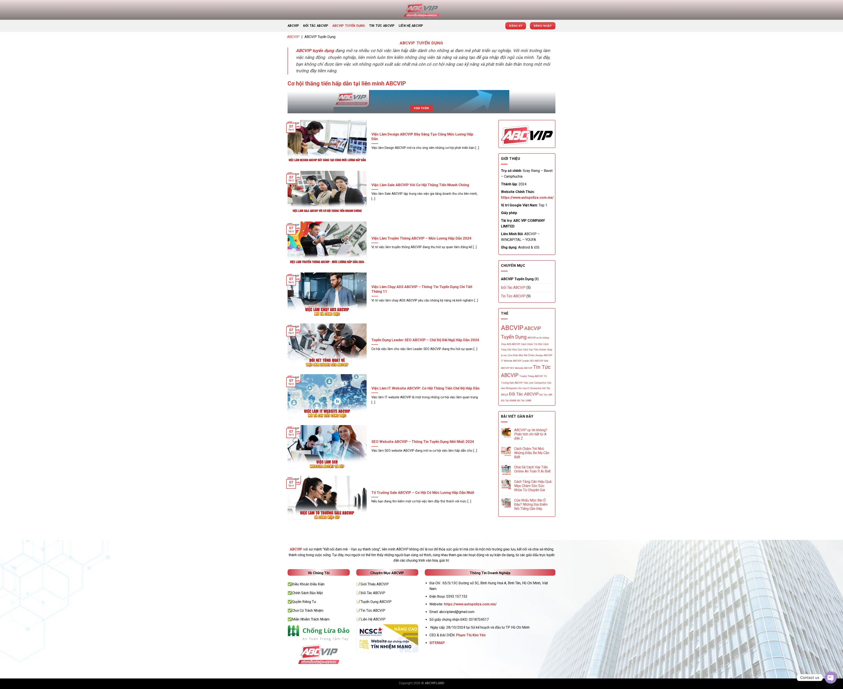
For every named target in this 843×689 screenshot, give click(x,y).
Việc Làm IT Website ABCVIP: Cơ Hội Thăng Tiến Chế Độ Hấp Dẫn (425, 388)
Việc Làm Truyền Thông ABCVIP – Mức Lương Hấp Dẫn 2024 (421, 238)
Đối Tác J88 (545, 394)
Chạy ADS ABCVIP (510, 344)
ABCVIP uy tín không (538, 337)
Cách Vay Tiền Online (534, 349)
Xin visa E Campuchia (529, 388)
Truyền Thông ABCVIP (531, 376)
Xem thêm (421, 108)
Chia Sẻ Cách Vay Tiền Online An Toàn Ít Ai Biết (532, 469)
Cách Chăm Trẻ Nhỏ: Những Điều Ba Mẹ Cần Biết (531, 453)
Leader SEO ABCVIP (532, 360)
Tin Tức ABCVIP (382, 26)
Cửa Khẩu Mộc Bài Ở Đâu (521, 355)
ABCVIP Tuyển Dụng (348, 26)
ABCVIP (293, 26)
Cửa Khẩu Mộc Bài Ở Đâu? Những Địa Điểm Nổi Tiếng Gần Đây (531, 504)
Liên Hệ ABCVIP (411, 26)
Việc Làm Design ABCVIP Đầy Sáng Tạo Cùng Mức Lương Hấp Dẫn (422, 136)
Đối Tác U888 (524, 400)
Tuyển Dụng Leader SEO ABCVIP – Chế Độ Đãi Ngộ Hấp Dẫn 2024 (425, 340)
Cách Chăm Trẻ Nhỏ (531, 344)
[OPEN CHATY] (831, 678)
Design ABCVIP (543, 355)
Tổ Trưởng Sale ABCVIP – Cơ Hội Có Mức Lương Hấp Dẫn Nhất (422, 493)
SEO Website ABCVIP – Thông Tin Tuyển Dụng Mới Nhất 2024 (422, 442)
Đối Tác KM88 (508, 400)
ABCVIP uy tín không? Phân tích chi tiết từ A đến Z (530, 434)
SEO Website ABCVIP (521, 368)
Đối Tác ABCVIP (315, 26)
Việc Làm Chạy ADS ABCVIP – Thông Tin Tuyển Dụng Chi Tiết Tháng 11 (421, 289)
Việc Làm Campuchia (535, 382)
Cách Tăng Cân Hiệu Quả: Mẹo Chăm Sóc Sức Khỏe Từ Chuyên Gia (533, 486)
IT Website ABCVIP (511, 360)
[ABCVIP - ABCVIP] (421, 10)
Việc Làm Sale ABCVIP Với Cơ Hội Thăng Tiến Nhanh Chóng (420, 185)
